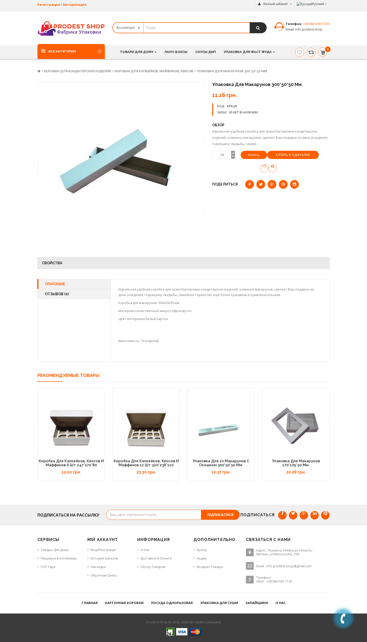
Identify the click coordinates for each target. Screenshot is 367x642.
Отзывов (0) (57, 294)
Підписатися (220, 514)
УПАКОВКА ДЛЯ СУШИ (219, 602)
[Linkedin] (314, 515)
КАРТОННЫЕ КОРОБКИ (124, 602)
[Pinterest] (325, 515)
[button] (71, 51)
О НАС (280, 602)
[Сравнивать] (311, 52)
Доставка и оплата (156, 558)
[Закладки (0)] (299, 52)
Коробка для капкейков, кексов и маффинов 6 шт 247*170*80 (71, 463)
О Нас (145, 550)
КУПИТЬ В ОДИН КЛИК (293, 154)
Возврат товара (210, 566)
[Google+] (304, 515)
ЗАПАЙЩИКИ (256, 602)
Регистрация (48, 4)
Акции (201, 558)
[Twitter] (293, 515)
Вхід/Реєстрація (103, 550)
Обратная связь (104, 575)
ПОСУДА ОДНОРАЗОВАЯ (172, 602)
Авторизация (74, 4)
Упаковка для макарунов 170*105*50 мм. (296, 463)
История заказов (104, 558)
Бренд (202, 550)
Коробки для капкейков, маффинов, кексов (154, 71)
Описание (55, 284)
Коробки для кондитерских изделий (77, 71)
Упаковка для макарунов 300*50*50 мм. (232, 71)
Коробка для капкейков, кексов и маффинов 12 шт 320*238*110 (146, 463)
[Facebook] (282, 515)
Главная (90, 602)
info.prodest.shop (308, 29)
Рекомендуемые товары (68, 375)
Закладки (98, 566)
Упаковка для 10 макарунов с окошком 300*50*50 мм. (221, 463)
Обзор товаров (153, 566)
